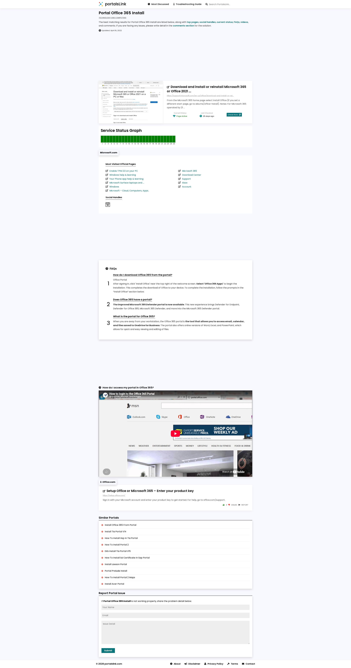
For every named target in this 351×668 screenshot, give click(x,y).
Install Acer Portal (114, 583)
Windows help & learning (122, 174)
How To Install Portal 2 (117, 544)
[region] (175, 56)
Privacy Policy (215, 663)
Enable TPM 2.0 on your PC (123, 171)
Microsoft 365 (189, 171)
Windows (114, 186)
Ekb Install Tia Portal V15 (118, 551)
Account (186, 186)
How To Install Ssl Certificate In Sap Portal (127, 557)
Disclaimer (194, 663)
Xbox (184, 182)
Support (186, 178)
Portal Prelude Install (116, 570)
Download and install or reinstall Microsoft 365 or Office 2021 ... (206, 89)
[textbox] (229, 4)
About (177, 663)
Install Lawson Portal (116, 564)
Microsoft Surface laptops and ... (126, 182)
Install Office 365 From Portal (120, 525)
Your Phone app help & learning (126, 178)
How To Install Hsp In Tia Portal (121, 538)
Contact (250, 663)
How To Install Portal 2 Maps (120, 577)
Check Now (233, 114)
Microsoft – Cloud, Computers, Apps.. (129, 190)
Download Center (191, 174)
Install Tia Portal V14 (115, 531)
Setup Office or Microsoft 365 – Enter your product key (150, 491)
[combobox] (229, 4)
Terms (234, 663)
